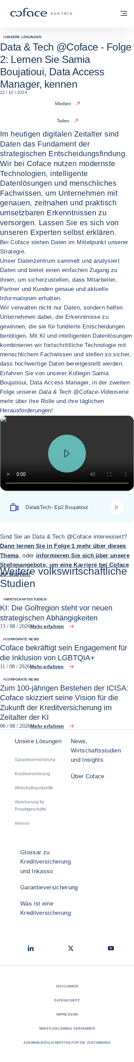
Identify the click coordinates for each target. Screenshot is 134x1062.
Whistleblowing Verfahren (67, 1028)
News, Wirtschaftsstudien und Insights (96, 750)
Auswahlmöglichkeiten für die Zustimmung (67, 1042)
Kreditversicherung (32, 773)
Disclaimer (67, 986)
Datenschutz (67, 1000)
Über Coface (87, 776)
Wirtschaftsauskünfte (34, 787)
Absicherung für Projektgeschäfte (30, 806)
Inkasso (22, 823)
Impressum (67, 1014)
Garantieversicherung (35, 759)
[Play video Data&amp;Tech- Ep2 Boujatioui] (67, 453)
